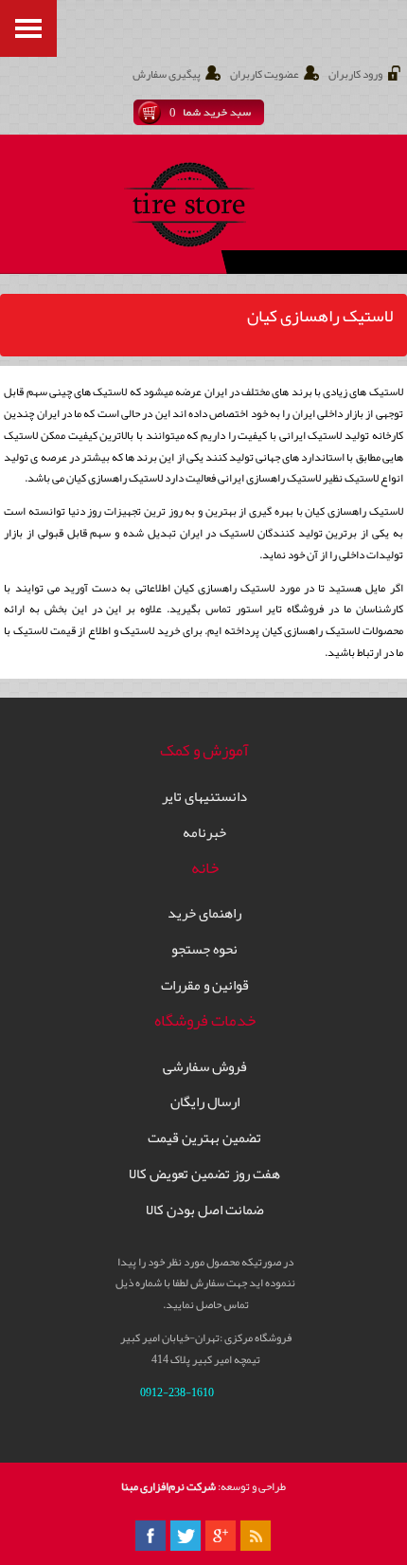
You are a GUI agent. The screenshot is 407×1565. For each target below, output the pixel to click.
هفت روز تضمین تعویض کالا (204, 1174)
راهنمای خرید (204, 913)
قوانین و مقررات (205, 985)
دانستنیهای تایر (204, 797)
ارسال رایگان (204, 1102)
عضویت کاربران (264, 74)
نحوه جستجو (204, 949)
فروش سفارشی (205, 1067)
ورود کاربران (355, 74)
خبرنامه (204, 833)
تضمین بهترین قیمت (204, 1138)
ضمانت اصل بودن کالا (205, 1210)
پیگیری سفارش (167, 74)
